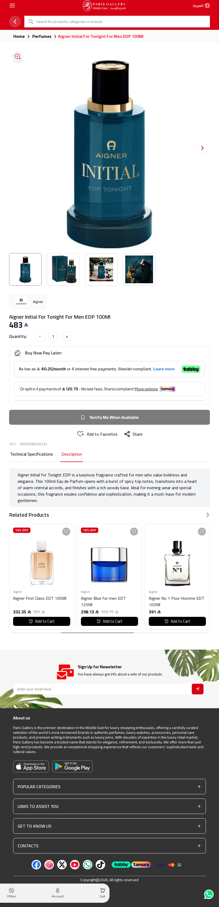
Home (19, 36)
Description (71, 454)
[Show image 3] (101, 269)
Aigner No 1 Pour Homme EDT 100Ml (176, 601)
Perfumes (42, 36)
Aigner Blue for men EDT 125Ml (103, 601)
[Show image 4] (139, 269)
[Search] (30, 21)
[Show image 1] (25, 269)
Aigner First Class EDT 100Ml (39, 598)
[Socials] (36, 864)
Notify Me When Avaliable (114, 417)
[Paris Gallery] (104, 5)
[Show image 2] (63, 269)
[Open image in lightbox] (17, 56)
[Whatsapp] (209, 895)
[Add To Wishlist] (66, 532)
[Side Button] (12, 5)
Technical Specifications (31, 454)
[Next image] (202, 148)
